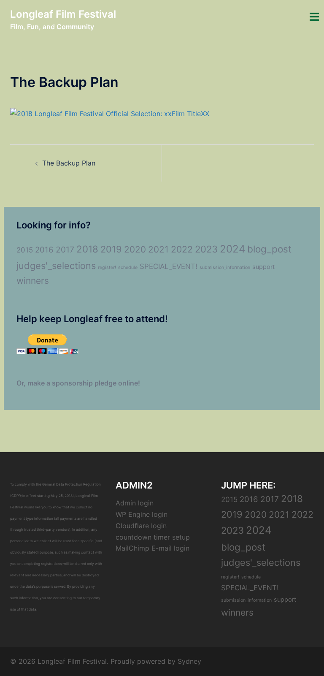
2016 (44, 249)
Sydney (189, 661)
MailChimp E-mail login (152, 548)
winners (32, 280)
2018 (87, 249)
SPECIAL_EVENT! (168, 266)
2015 (24, 250)
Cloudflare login (141, 525)
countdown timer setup (153, 537)
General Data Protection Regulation (71, 484)
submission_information (225, 267)
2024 (232, 249)
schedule (128, 267)
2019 (111, 249)
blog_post (269, 249)
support (263, 267)
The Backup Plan (68, 163)
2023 (206, 249)
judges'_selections (56, 265)
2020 (135, 249)
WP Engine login (141, 514)
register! (107, 267)
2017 (65, 249)
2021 (158, 249)
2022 (182, 249)
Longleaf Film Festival (63, 14)
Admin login (135, 503)
